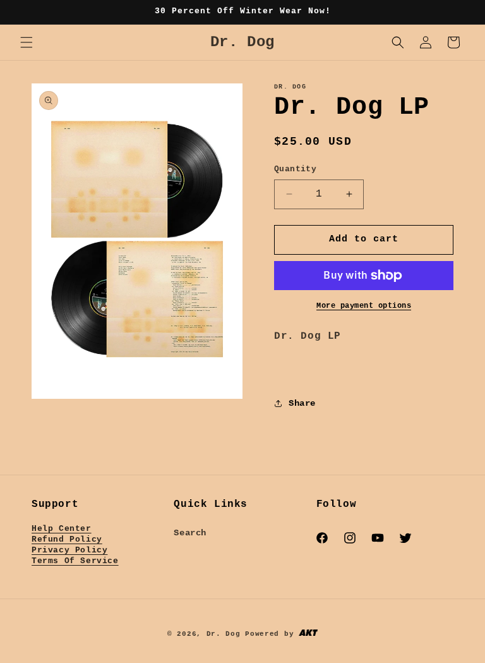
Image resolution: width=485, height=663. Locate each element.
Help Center (62, 528)
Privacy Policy (69, 550)
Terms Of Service (75, 561)
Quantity (295, 169)
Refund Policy (67, 539)
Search (190, 533)
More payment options (363, 305)
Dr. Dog (224, 634)
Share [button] (302, 403)
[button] (26, 42)
